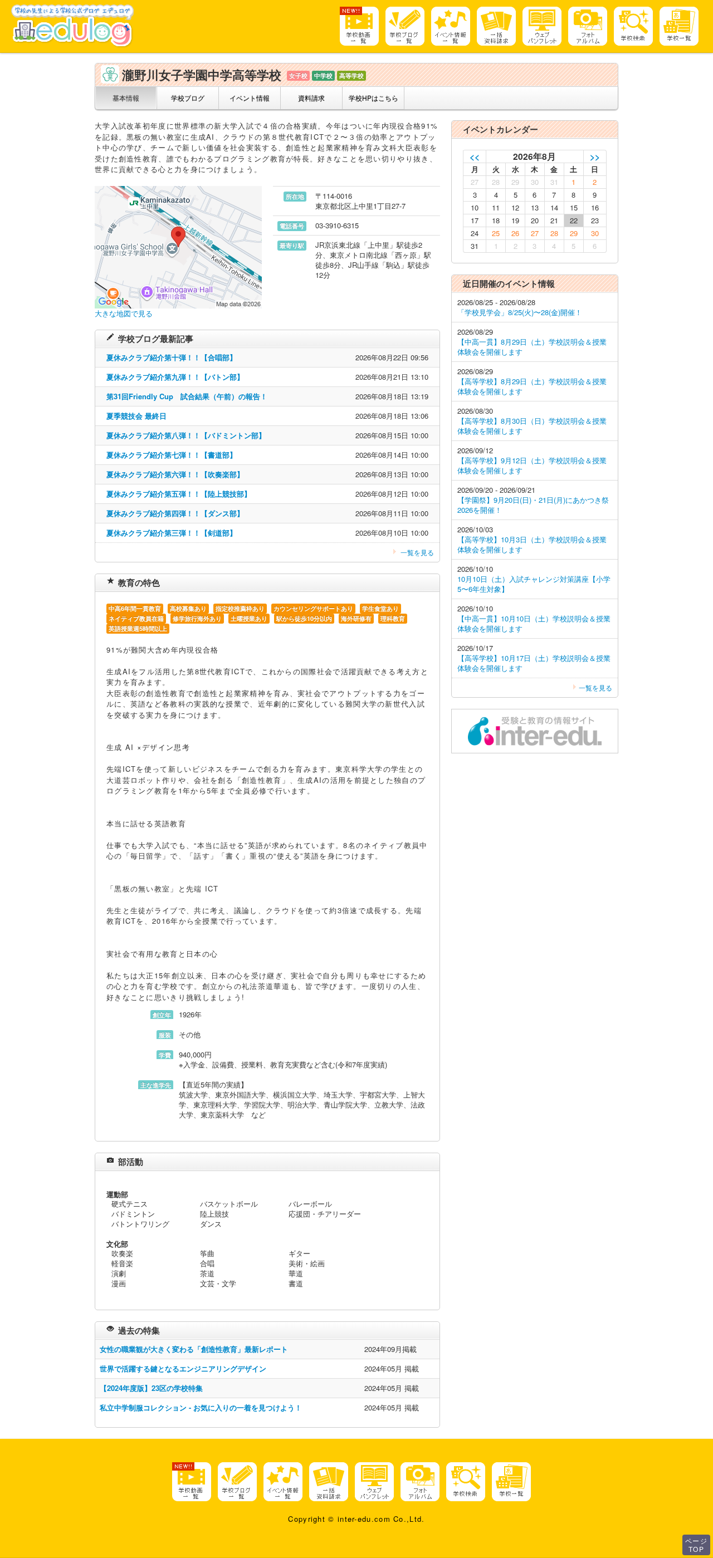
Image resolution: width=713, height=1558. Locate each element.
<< (475, 156)
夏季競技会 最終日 (136, 415)
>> (595, 156)
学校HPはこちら (373, 97)
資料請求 (311, 97)
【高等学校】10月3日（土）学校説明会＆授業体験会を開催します (532, 544)
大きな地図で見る (124, 313)
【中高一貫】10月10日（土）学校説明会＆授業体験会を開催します (534, 623)
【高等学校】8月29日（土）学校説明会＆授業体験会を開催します (532, 386)
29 (574, 233)
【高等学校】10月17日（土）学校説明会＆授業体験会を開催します (534, 663)
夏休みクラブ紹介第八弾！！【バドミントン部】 (186, 435)
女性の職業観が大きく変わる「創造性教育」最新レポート (194, 1349)
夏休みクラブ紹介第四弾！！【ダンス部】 (175, 513)
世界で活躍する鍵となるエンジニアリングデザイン (183, 1368)
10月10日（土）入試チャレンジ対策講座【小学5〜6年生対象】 (534, 584)
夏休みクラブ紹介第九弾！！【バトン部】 (175, 376)
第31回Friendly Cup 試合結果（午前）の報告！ (186, 396)
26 (515, 233)
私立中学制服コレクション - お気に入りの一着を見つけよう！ (201, 1407)
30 (595, 233)
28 (554, 233)
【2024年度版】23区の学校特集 (151, 1388)
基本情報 (126, 97)
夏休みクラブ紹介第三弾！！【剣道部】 (171, 532)
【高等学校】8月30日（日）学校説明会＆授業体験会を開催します (532, 425)
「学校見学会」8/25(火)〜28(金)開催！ (519, 312)
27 (535, 233)
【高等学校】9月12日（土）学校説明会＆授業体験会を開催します (532, 465)
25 (496, 233)
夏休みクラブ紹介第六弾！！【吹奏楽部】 (175, 474)
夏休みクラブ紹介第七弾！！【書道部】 (171, 454)
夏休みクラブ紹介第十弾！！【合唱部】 (171, 357)
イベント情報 (249, 97)
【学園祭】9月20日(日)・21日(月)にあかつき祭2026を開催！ (533, 504)
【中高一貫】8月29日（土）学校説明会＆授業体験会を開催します (532, 346)
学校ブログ (187, 97)
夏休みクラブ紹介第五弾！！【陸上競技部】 (178, 493)
